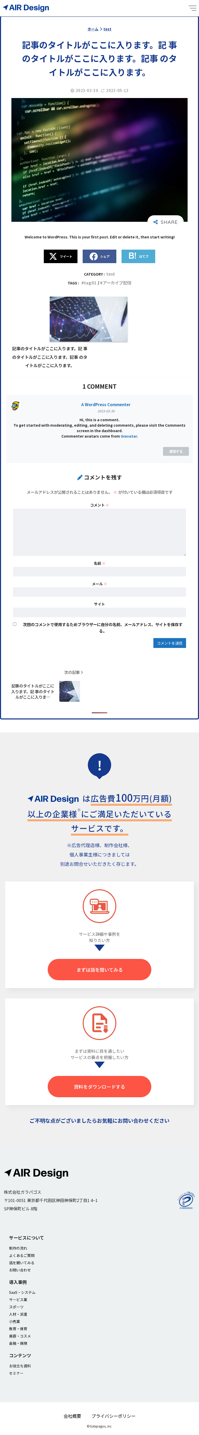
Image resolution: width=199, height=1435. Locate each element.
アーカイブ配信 (117, 283)
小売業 (14, 1321)
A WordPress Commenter (106, 404)
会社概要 (72, 1416)
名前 (99, 563)
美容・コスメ (20, 1336)
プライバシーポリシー (113, 1416)
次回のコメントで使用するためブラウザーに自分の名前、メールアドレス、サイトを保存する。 (102, 627)
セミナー (16, 1373)
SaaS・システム (22, 1292)
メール (99, 583)
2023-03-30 (106, 411)
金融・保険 (18, 1343)
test (110, 274)
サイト (99, 604)
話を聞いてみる (21, 1262)
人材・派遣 (18, 1314)
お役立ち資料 (20, 1365)
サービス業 (18, 1299)
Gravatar (129, 436)
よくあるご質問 (21, 1255)
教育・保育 (18, 1328)
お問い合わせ (20, 1269)
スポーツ (16, 1306)
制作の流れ (18, 1248)
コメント (99, 505)
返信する (176, 451)
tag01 (90, 283)
